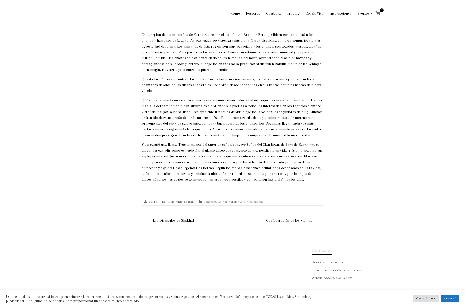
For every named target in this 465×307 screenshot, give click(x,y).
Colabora (273, 13)
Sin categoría (253, 201)
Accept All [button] (450, 298)
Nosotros (253, 13)
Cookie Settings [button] (426, 298)
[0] (378, 13)
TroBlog (293, 13)
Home (235, 13)
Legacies (210, 201)
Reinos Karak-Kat (230, 201)
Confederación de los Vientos (291, 220)
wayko (153, 201)
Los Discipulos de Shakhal (171, 220)
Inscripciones (340, 13)
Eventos (363, 13)
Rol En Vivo (315, 13)
